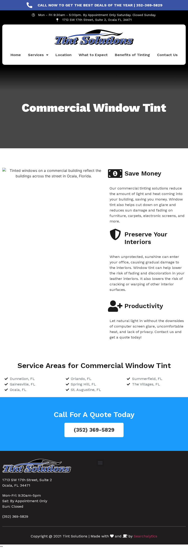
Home (16, 55)
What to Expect (93, 55)
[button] (100, 462)
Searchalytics (145, 536)
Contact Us (167, 55)
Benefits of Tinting (132, 55)
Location (63, 55)
